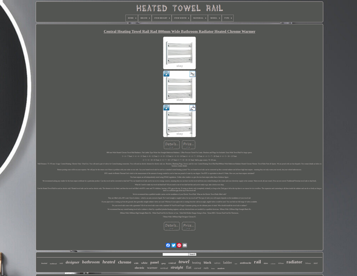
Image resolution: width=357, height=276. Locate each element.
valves (217, 263)
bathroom (91, 261)
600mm (281, 263)
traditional (53, 263)
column (273, 263)
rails (206, 268)
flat (188, 267)
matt (236, 263)
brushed (44, 263)
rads (61, 263)
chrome (124, 262)
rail (257, 261)
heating (196, 262)
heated (108, 261)
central (172, 263)
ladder (227, 262)
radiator (294, 261)
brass (213, 268)
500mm (308, 263)
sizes (266, 263)
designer (72, 262)
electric (139, 267)
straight (177, 267)
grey (163, 263)
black (207, 262)
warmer (152, 267)
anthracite (245, 262)
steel (316, 263)
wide (136, 263)
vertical (164, 268)
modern (221, 268)
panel (154, 262)
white (144, 262)
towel (184, 261)
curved (197, 268)
